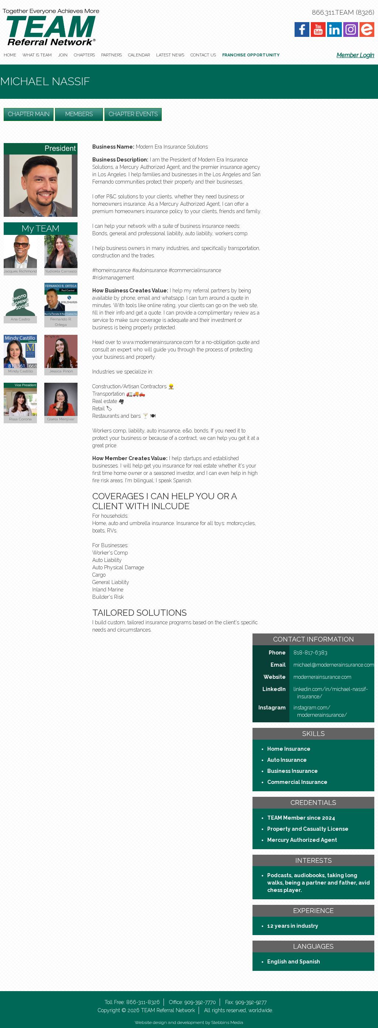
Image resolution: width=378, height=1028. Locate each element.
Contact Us (203, 55)
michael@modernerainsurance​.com (333, 665)
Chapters (84, 55)
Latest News (170, 55)
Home (10, 55)
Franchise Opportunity (250, 55)
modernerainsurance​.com (322, 677)
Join (63, 55)
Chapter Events (133, 114)
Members (79, 114)
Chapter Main (28, 114)
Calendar (139, 55)
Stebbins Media (227, 1022)
